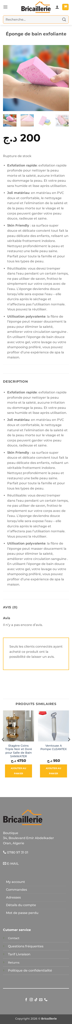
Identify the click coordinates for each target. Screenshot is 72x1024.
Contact (13, 938)
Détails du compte (21, 905)
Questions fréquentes (25, 946)
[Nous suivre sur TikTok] (36, 1000)
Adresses (13, 897)
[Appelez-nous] (45, 1000)
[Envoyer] (64, 19)
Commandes (16, 890)
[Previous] (9, 78)
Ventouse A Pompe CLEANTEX (53, 747)
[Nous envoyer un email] (40, 1000)
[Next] (62, 78)
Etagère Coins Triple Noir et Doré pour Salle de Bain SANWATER (18, 751)
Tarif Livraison (19, 954)
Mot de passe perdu (22, 913)
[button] (5, 7)
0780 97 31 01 (17, 852)
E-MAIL (12, 864)
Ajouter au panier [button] (18, 771)
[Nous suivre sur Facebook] (26, 1000)
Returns (13, 962)
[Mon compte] (57, 7)
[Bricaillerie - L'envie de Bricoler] (36, 7)
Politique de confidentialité (30, 970)
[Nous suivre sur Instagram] (31, 1000)
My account (15, 882)
